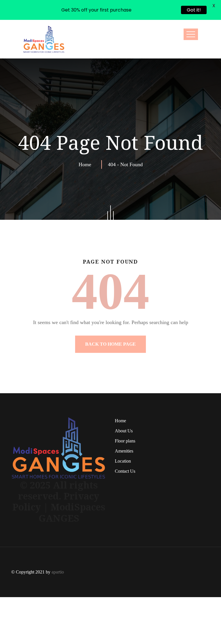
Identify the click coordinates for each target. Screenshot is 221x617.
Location (123, 441)
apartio (58, 552)
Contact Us (125, 451)
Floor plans (125, 421)
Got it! (194, 10)
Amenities (124, 431)
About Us (124, 410)
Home (86, 144)
